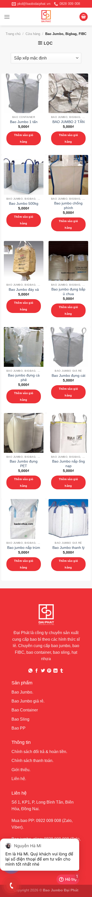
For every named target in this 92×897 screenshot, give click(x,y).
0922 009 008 (48, 820)
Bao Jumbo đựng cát (68, 376)
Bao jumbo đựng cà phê (24, 377)
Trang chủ (13, 34)
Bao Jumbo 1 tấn (24, 122)
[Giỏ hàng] (83, 17)
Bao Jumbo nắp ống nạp (68, 463)
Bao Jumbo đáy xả (24, 290)
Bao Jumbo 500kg (23, 203)
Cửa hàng (33, 34)
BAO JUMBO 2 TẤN (68, 122)
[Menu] (7, 16)
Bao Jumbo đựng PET (24, 463)
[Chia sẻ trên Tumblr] (62, 671)
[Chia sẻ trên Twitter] (43, 671)
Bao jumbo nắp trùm (23, 548)
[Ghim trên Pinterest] (49, 671)
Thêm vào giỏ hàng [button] (23, 138)
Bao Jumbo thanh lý (68, 548)
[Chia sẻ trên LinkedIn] (55, 671)
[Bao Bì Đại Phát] (46, 17)
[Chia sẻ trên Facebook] (36, 671)
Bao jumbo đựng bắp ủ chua (68, 291)
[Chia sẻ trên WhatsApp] (30, 671)
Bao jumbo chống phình (68, 205)
